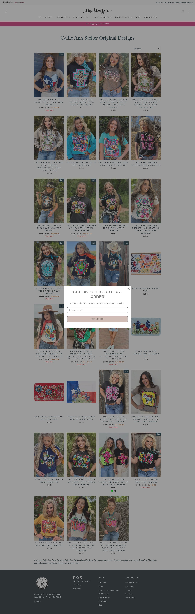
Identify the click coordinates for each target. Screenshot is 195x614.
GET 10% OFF (97, 319)
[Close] (128, 288)
